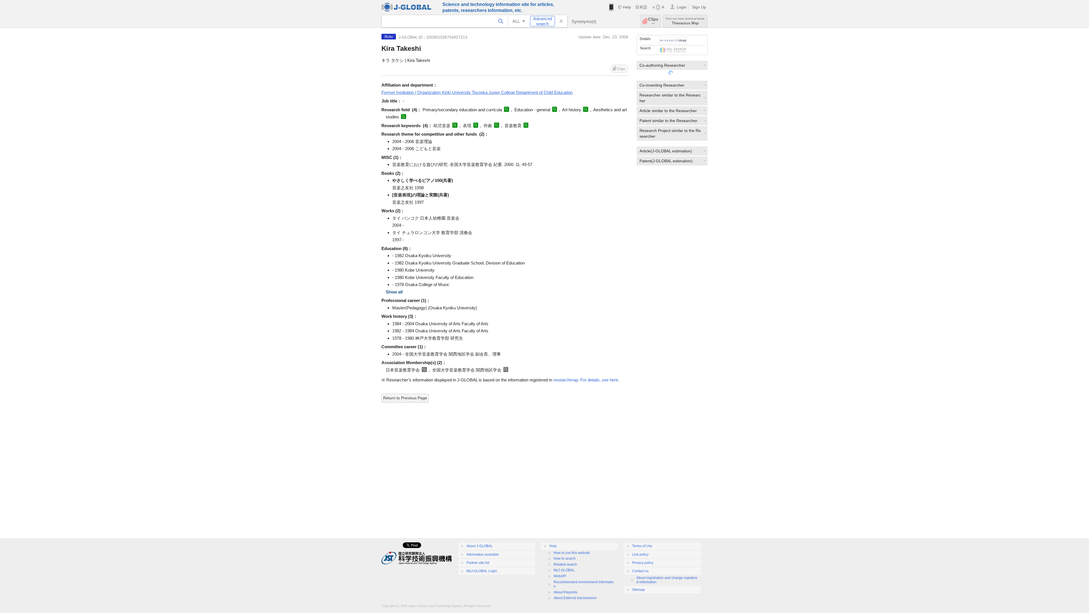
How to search (565, 558)
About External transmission (575, 598)
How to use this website (572, 553)
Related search (565, 564)
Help (627, 7)
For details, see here (599, 379)
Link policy (640, 555)
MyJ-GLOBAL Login (482, 571)
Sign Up (699, 7)
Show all (394, 291)
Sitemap (638, 590)
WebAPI (560, 576)
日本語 (641, 7)
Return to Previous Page (405, 398)
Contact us (640, 571)
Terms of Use (642, 546)
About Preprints (565, 592)
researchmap (565, 379)
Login (682, 7)
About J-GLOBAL (480, 546)
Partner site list (478, 563)
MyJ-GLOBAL (564, 570)
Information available (483, 555)
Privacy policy (642, 563)
